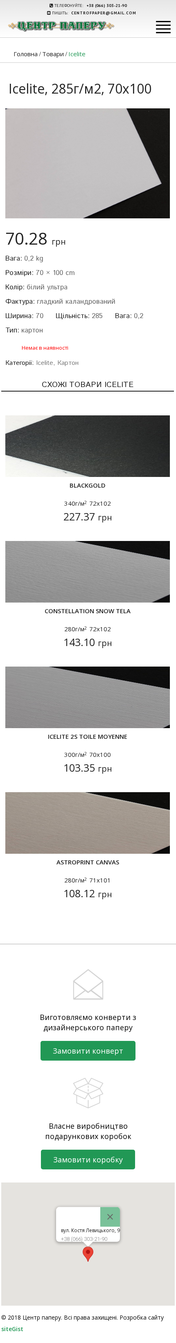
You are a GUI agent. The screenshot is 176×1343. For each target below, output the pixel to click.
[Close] (110, 1216)
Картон (68, 363)
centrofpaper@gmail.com (103, 13)
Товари (53, 54)
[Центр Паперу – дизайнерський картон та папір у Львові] (60, 26)
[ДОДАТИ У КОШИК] (16, 465)
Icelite (44, 363)
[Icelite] (87, 163)
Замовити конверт (88, 1051)
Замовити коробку (88, 1159)
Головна (26, 54)
